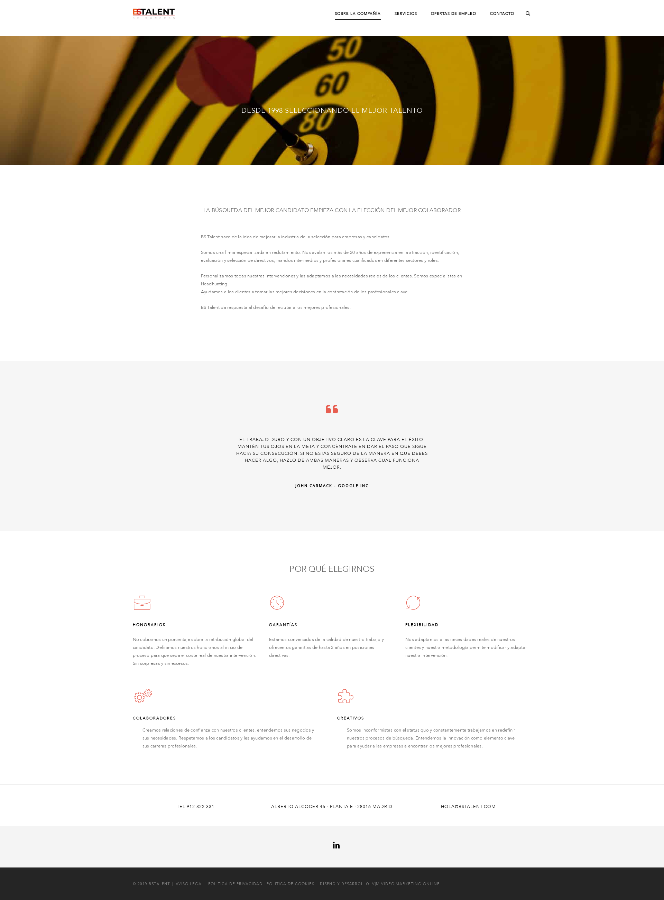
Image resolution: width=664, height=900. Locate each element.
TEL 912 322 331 (195, 806)
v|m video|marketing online (406, 884)
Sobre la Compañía (358, 13)
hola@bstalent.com (468, 806)
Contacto (502, 13)
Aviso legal (190, 884)
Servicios (406, 13)
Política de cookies (290, 884)
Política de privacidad (235, 884)
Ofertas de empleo (453, 13)
